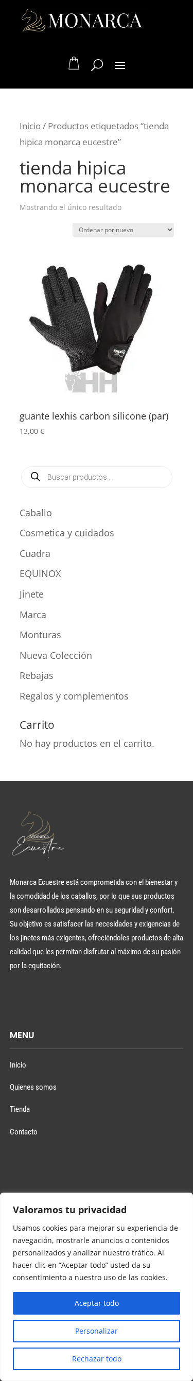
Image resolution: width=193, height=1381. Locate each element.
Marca (33, 614)
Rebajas (37, 675)
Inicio (30, 126)
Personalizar (96, 1331)
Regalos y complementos (74, 696)
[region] (96, 1287)
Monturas (40, 634)
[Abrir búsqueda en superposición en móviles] (97, 477)
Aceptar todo (97, 1303)
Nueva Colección (56, 655)
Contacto (24, 1132)
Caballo (36, 512)
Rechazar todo (96, 1358)
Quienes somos (33, 1087)
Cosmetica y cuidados (67, 533)
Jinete (32, 594)
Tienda (20, 1109)
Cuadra (35, 553)
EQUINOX (40, 573)
